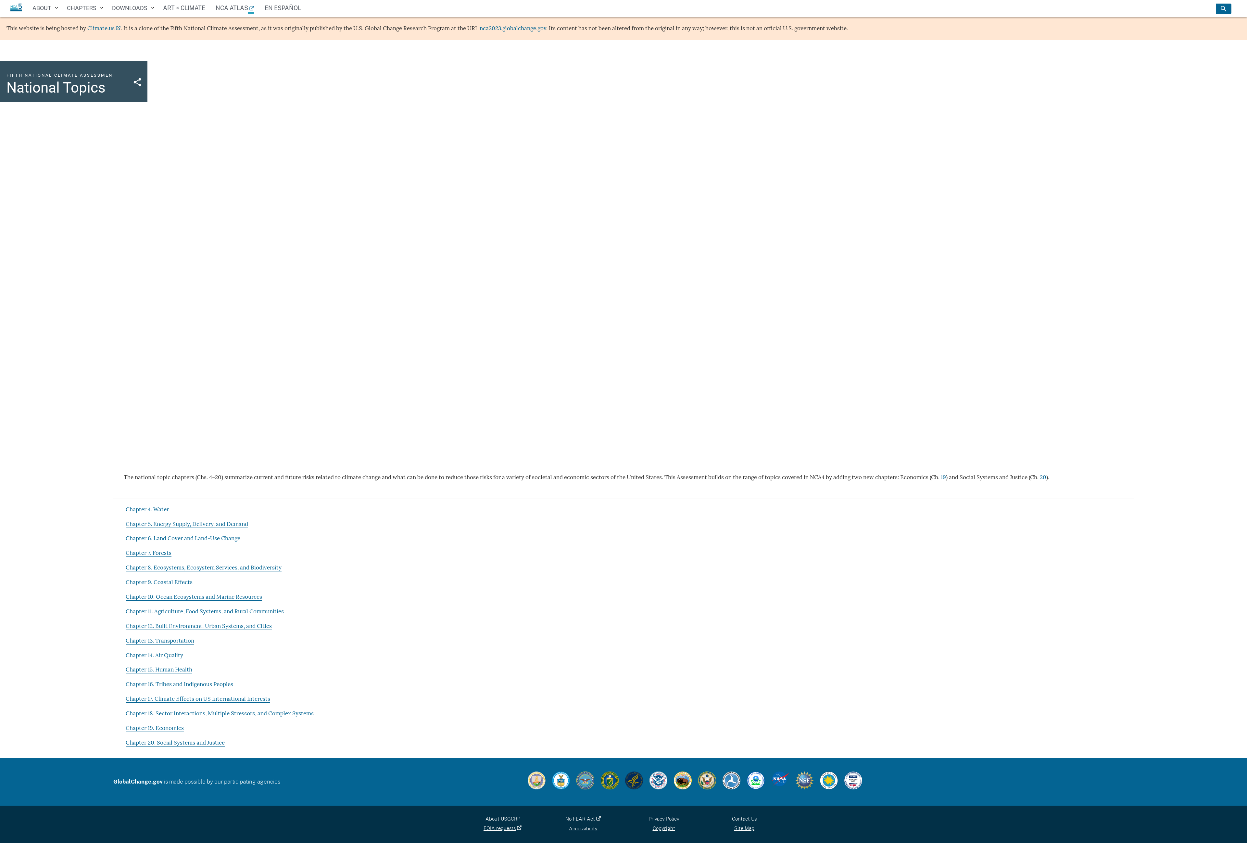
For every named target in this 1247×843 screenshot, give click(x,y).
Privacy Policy (664, 819)
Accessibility (583, 828)
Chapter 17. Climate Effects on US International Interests (198, 698)
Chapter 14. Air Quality (154, 655)
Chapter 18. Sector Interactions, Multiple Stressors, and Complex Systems (220, 713)
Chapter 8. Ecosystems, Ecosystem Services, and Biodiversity (204, 567)
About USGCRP (502, 819)
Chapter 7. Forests (148, 552)
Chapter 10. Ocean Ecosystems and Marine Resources (194, 596)
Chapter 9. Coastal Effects (159, 582)
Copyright (664, 828)
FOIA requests (500, 828)
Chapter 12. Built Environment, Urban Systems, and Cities (199, 626)
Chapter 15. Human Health (159, 669)
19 (943, 477)
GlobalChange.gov (138, 781)
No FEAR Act (580, 819)
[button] (137, 81)
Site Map (744, 828)
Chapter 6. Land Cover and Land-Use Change (183, 538)
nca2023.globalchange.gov (513, 28)
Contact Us (744, 819)
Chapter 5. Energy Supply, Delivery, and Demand (187, 524)
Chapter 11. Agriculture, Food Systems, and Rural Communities (205, 611)
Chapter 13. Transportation (160, 640)
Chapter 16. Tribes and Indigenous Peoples (179, 684)
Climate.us (101, 28)
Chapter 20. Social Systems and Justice (175, 742)
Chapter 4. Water (147, 509)
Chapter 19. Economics (155, 728)
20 (1043, 477)
